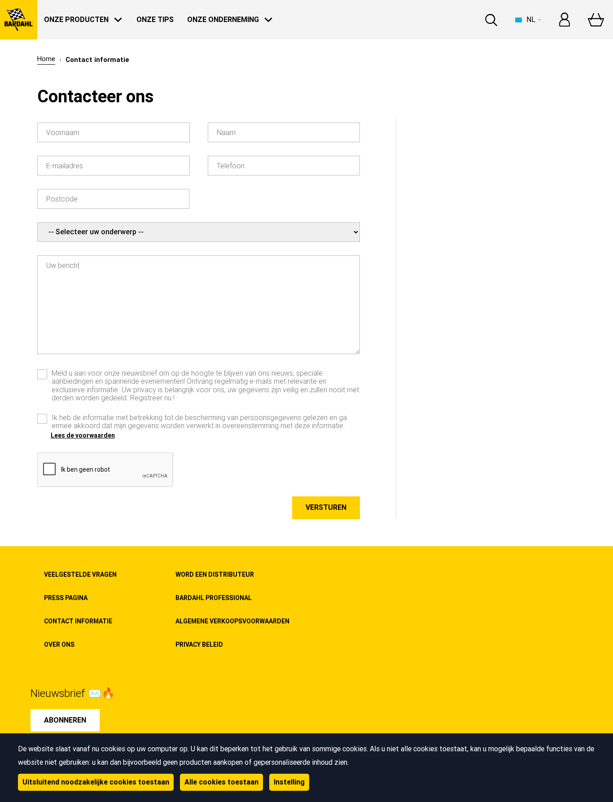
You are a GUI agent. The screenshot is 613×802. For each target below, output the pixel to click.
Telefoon (231, 166)
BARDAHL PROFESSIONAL (213, 597)
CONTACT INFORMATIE (78, 621)
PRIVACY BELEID (199, 644)
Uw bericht (62, 266)
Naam (226, 133)
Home (46, 59)
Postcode (62, 199)
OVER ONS (59, 644)
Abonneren (65, 720)
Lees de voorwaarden (83, 435)
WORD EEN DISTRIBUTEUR (214, 574)
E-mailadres (64, 166)
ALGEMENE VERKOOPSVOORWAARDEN (232, 621)
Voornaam (62, 133)
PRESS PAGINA (66, 597)
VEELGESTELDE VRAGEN (80, 574)
